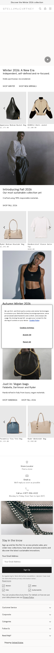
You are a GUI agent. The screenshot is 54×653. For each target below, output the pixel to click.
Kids (7, 590)
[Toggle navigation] (50, 8)
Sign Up (27, 570)
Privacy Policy (28, 597)
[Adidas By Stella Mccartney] (27, 275)
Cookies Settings (27, 328)
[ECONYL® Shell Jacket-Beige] (15, 108)
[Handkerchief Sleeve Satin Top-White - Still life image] (15, 227)
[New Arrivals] (27, 355)
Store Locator (27, 466)
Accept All (27, 335)
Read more (6, 581)
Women (8, 586)
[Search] (40, 8)
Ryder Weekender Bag (11, 439)
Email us (27, 480)
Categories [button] (6, 622)
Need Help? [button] (6, 636)
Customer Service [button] (9, 608)
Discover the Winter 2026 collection (27, 2)
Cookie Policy (34, 320)
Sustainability (36, 590)
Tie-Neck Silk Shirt (38, 244)
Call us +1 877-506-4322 (27, 493)
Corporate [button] (6, 615)
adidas (34, 586)
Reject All (27, 342)
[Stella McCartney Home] (18, 8)
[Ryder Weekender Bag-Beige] (15, 422)
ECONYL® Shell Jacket (11, 125)
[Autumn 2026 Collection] (27, 158)
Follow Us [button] (6, 629)
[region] (27, 326)
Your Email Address (10, 556)
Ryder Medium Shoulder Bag (41, 439)
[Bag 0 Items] (45, 8)
